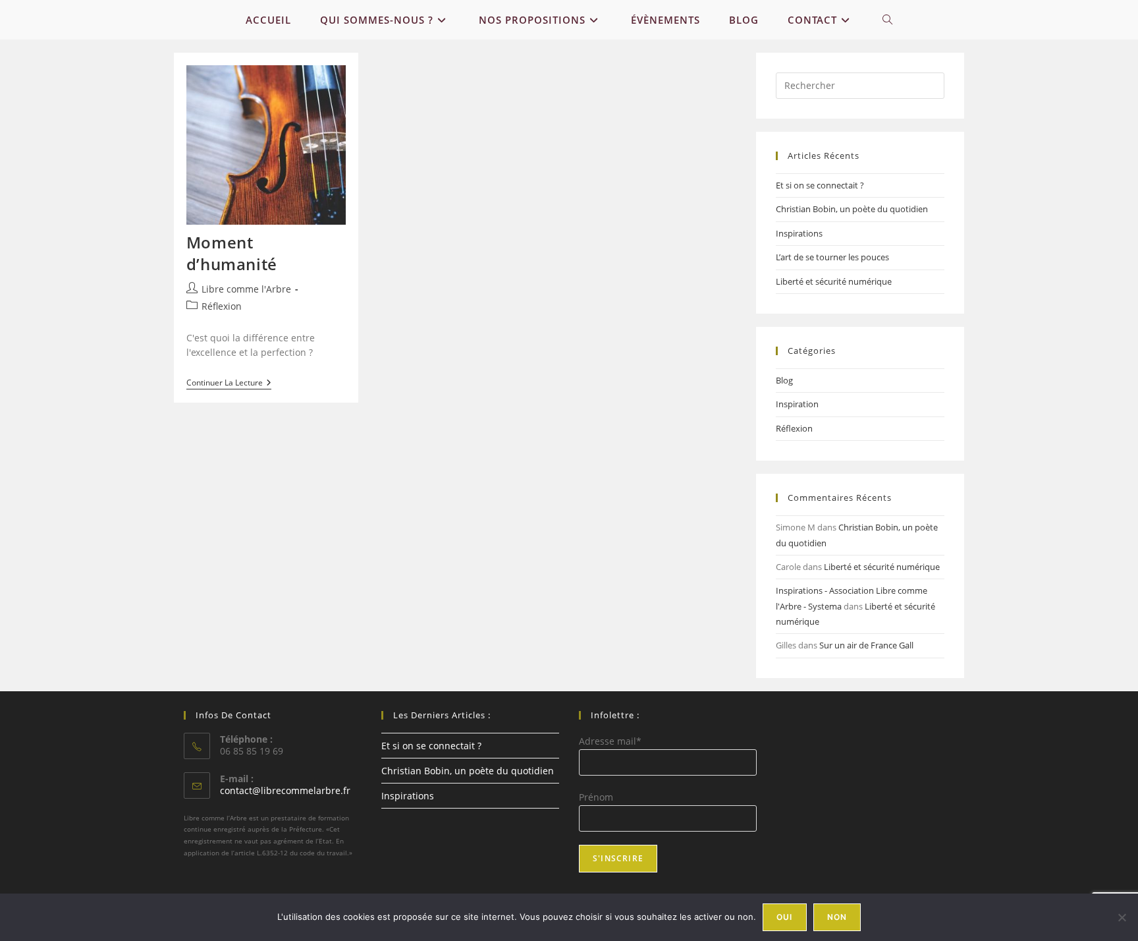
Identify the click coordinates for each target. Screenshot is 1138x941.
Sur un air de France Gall (866, 645)
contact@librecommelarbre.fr (285, 790)
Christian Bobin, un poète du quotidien (852, 209)
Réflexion (222, 306)
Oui (784, 917)
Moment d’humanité (231, 253)
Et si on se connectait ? (820, 185)
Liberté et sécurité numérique (834, 281)
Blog (784, 380)
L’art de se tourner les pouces (832, 257)
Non (837, 917)
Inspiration (797, 404)
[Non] (1121, 917)
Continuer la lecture (228, 383)
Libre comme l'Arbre (246, 289)
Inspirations (799, 233)
